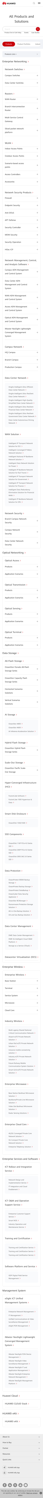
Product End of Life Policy (13, 32)
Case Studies (35, 32)
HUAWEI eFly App (14, 1473)
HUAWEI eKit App (14, 1467)
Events (26, 32)
